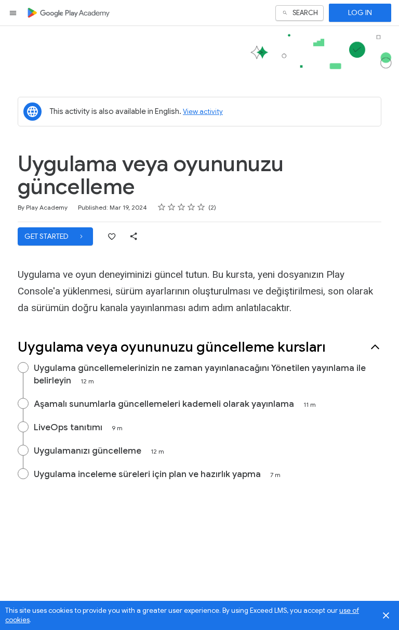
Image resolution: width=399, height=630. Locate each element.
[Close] (386, 615)
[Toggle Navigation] (13, 13)
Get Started (47, 236)
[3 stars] (182, 207)
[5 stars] (201, 207)
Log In (360, 12)
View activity (203, 111)
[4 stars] (191, 207)
